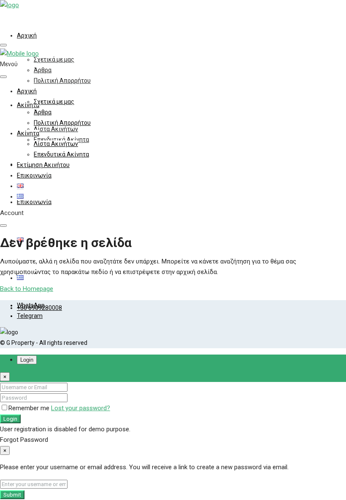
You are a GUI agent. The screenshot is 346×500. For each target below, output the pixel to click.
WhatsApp (31, 305)
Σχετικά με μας (54, 59)
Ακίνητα (28, 133)
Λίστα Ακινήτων (56, 129)
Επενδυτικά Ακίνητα (61, 154)
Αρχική (27, 35)
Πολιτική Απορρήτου (62, 80)
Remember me (29, 408)
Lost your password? (80, 408)
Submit (12, 495)
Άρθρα (42, 70)
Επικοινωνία (34, 202)
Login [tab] (26, 360)
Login (10, 419)
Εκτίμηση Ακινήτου (43, 164)
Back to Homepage (26, 289)
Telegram (30, 315)
